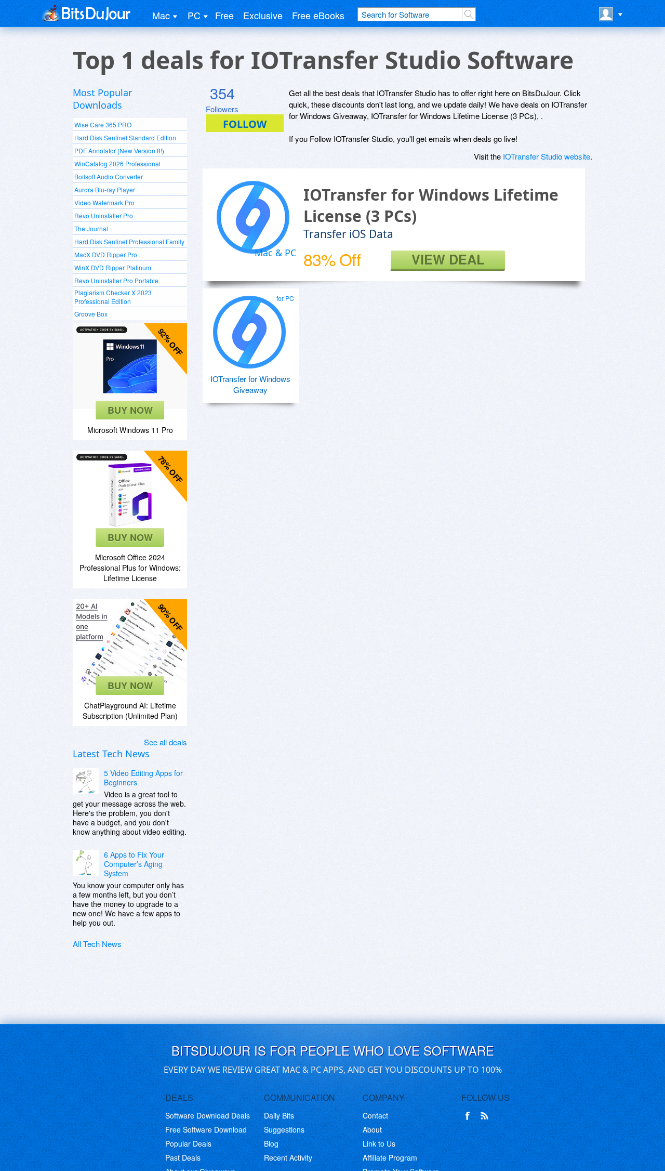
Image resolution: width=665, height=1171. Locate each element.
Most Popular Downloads (102, 98)
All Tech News (97, 943)
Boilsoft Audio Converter (108, 176)
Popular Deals (188, 1143)
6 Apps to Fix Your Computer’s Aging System (134, 863)
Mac (161, 15)
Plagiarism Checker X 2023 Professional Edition (113, 297)
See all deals (165, 741)
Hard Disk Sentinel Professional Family (129, 241)
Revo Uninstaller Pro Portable (116, 280)
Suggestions (284, 1129)
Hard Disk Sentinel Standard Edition (125, 137)
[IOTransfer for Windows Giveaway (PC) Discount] (249, 328)
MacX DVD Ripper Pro (105, 254)
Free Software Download (206, 1129)
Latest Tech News (111, 753)
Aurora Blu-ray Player (104, 189)
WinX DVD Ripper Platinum (112, 267)
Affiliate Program (390, 1157)
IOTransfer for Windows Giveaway (250, 384)
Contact (375, 1115)
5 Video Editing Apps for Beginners (143, 777)
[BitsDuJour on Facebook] (469, 1116)
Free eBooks (318, 15)
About (372, 1129)
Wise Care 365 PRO (102, 124)
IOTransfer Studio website (546, 156)
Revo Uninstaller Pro (103, 215)
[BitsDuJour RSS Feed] (486, 1116)
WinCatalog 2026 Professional (117, 163)
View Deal (447, 260)
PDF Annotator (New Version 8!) (119, 150)
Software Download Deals (207, 1115)
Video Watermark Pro (104, 202)
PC (194, 15)
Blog (271, 1143)
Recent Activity (288, 1157)
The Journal (91, 228)
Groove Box (91, 313)
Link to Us (379, 1143)
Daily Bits (279, 1115)
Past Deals (183, 1157)
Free (224, 15)
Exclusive (263, 15)
